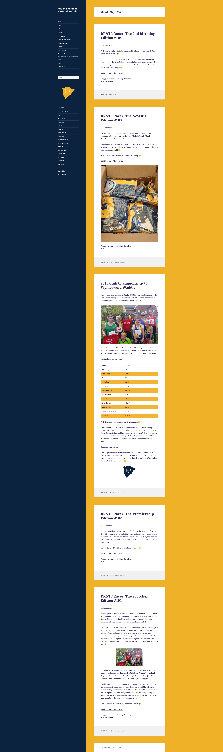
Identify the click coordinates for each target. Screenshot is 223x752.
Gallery (60, 47)
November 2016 (63, 143)
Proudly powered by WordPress (111, 747)
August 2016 (62, 154)
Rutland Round (63, 43)
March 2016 (61, 171)
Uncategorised (119, 95)
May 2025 (61, 115)
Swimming (61, 36)
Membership (62, 50)
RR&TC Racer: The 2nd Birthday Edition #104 (128, 35)
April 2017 (61, 126)
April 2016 (61, 168)
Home (60, 22)
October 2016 (62, 147)
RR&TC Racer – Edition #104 (112, 73)
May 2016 (61, 164)
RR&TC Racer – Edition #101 (112, 709)
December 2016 (63, 140)
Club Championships (64, 40)
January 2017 (62, 136)
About (60, 25)
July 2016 (61, 157)
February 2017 (62, 133)
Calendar (61, 29)
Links (59, 63)
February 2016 (62, 174)
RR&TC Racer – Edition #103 (112, 161)
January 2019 (62, 122)
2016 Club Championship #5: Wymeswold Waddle (125, 285)
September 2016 (63, 150)
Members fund (68, 55)
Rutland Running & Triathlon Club (68, 10)
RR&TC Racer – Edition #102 (112, 553)
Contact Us (61, 67)
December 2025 (63, 112)
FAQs (59, 59)
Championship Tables (109, 447)
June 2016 (61, 161)
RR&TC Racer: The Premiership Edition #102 (127, 516)
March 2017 (61, 129)
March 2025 (61, 119)
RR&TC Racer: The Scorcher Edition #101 (124, 598)
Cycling (60, 32)
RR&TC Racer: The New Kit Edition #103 (123, 118)
